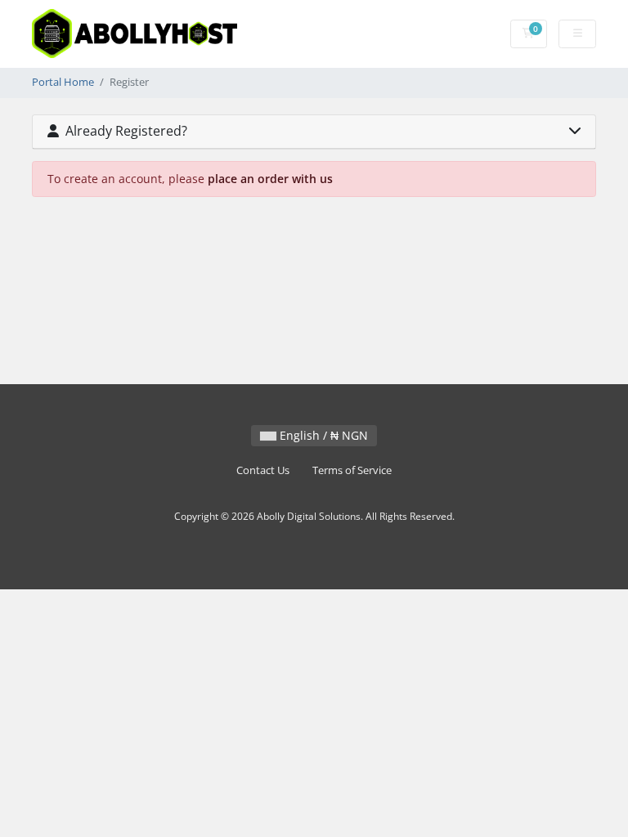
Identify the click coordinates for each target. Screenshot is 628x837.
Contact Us (262, 470)
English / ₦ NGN (322, 435)
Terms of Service (352, 470)
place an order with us (270, 178)
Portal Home (63, 82)
